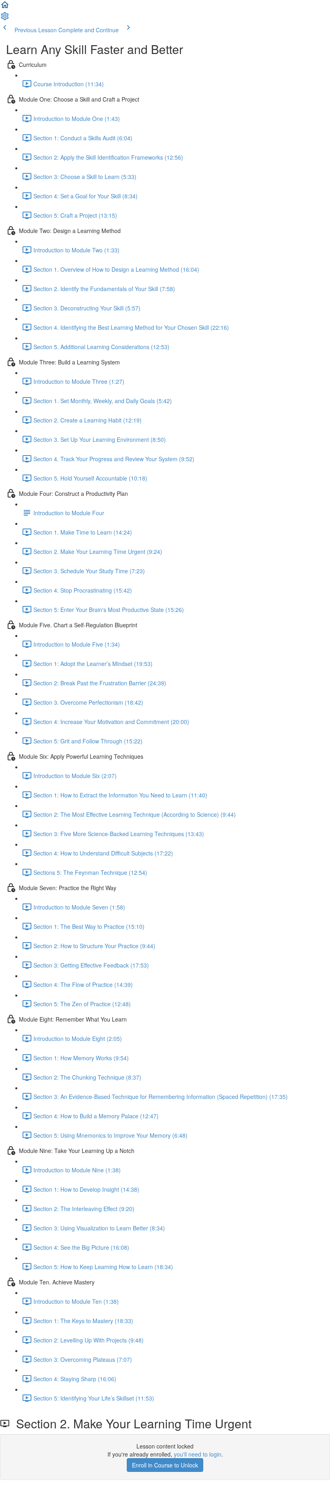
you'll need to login (197, 1454)
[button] (5, 7)
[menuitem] (5, 19)
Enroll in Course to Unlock (165, 1465)
